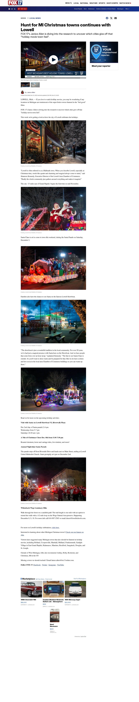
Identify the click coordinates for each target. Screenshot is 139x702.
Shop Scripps (112, 3)
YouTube (60, 565)
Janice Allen (31, 92)
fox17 (15, 9)
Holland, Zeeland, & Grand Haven (106, 9)
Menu (67, 3)
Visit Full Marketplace (80, 578)
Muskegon (120, 9)
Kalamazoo (91, 9)
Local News (35, 18)
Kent (85, 9)
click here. (55, 527)
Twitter (44, 565)
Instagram (52, 565)
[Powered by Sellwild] (83, 636)
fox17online (10, 9)
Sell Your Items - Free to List (44, 579)
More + (128, 9)
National (84, 3)
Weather (93, 3)
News (23, 18)
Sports (102, 3)
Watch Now (124, 3)
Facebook (37, 565)
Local (76, 3)
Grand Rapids (78, 9)
